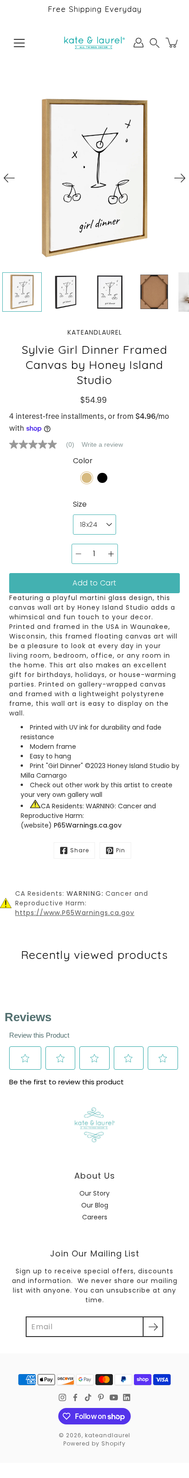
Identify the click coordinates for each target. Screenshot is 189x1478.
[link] (45, 444)
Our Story (94, 1193)
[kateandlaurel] (94, 42)
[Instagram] (62, 1397)
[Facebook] (75, 1397)
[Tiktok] (88, 1397)
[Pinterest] (101, 1397)
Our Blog (94, 1205)
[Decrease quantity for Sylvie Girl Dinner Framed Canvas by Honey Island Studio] (78, 554)
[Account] (138, 42)
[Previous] (9, 178)
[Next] (180, 178)
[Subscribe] (153, 1326)
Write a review (102, 444)
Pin (120, 850)
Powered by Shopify (94, 1443)
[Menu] (19, 43)
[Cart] (172, 42)
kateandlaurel (107, 1435)
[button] (155, 43)
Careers (94, 1217)
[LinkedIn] (126, 1397)
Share (79, 850)
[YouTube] (114, 1397)
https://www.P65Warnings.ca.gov (74, 912)
